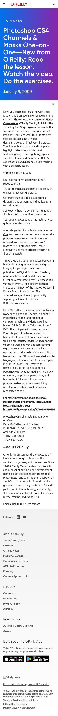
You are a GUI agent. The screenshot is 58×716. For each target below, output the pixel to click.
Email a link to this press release (21, 504)
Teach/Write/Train (14, 540)
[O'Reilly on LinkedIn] (18, 517)
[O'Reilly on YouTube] (24, 517)
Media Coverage (13, 556)
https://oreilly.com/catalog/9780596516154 (29, 409)
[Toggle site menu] (4, 4)
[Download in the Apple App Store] (13, 661)
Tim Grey (20, 127)
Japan (7, 631)
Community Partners (15, 561)
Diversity (8, 571)
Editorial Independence (15, 704)
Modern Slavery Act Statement (19, 708)
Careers (8, 545)
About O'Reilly (13, 534)
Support (9, 587)
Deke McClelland (13, 310)
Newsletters (10, 598)
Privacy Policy (11, 603)
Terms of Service (11, 700)
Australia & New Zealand (18, 625)
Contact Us (10, 593)
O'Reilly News (11, 550)
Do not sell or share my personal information (26, 684)
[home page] (19, 4)
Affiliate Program (13, 566)
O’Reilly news (14, 20)
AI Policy (8, 608)
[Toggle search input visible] (54, 4)
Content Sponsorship (15, 576)
